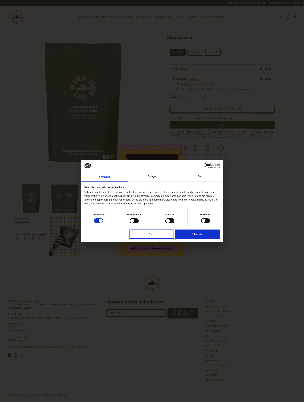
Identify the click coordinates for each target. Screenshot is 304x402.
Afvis (151, 234)
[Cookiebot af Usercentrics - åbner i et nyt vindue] (206, 165)
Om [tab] (199, 176)
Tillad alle (197, 234)
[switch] (134, 220)
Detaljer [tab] (152, 176)
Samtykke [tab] (104, 176)
